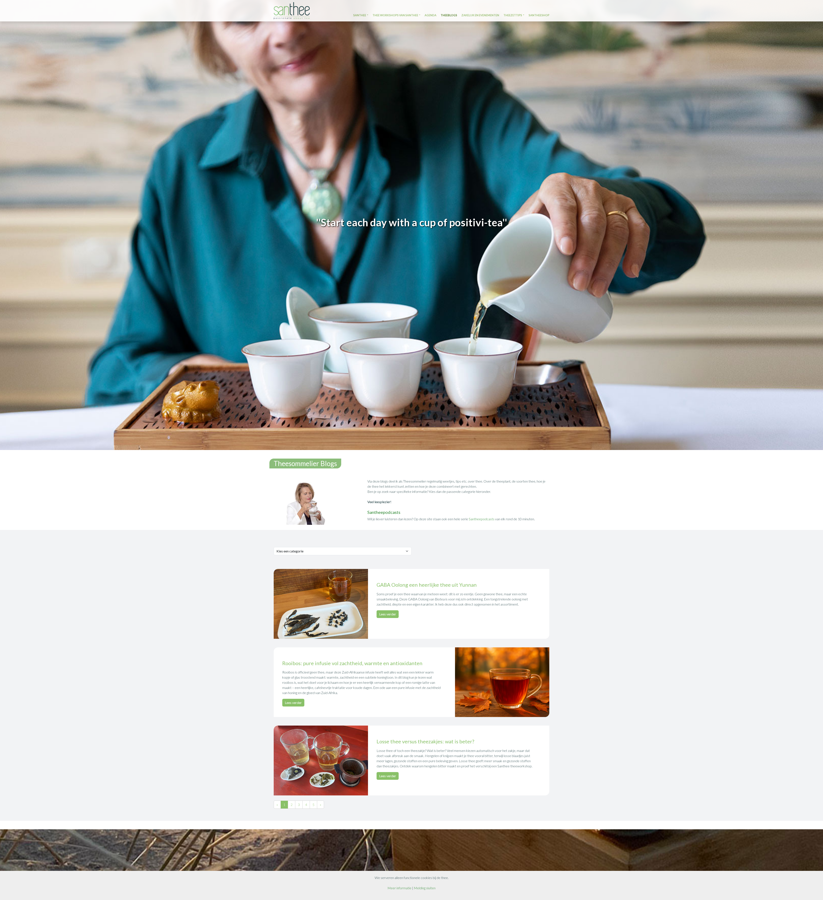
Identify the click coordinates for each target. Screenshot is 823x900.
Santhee (359, 15)
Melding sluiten (425, 888)
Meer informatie (399, 888)
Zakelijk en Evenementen (480, 15)
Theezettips (512, 15)
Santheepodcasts (482, 519)
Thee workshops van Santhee (395, 15)
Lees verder (387, 614)
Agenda (430, 15)
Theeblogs (449, 15)
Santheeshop (539, 15)
